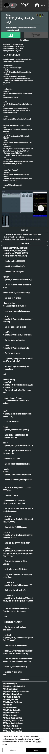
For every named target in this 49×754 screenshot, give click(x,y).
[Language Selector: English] (13, 5)
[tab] (10, 35)
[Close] (45, 736)
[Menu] (6, 5)
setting (13, 750)
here (9, 239)
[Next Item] (41, 208)
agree (36, 750)
